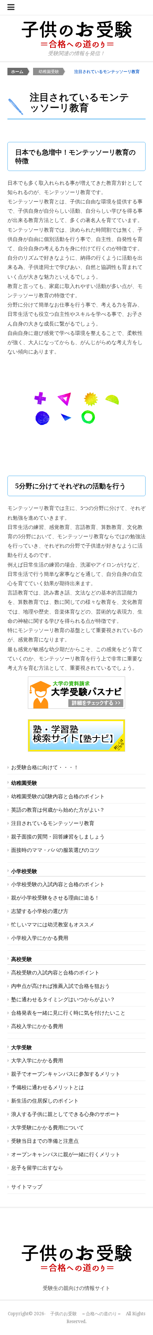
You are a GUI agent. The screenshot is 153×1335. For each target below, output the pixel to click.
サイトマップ (26, 1187)
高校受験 (21, 959)
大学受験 (21, 1047)
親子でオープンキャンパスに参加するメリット (65, 1074)
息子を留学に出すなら (37, 1168)
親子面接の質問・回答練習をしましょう (58, 837)
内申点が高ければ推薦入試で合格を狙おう (60, 986)
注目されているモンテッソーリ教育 (52, 823)
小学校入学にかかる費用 (39, 938)
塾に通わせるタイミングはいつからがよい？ (63, 999)
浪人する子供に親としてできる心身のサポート (65, 1114)
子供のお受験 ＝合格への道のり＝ (85, 1313)
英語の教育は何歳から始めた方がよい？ (58, 810)
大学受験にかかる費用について (47, 1128)
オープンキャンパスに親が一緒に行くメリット (65, 1154)
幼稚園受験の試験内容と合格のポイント (58, 796)
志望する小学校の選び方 (39, 911)
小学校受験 (24, 871)
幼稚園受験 (24, 783)
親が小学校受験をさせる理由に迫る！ (55, 898)
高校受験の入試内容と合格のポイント (55, 973)
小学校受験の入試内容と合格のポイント (58, 884)
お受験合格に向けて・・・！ (45, 767)
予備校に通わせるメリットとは (47, 1087)
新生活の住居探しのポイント (45, 1101)
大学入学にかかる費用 (37, 1060)
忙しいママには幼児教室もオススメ (52, 924)
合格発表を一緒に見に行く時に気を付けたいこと (68, 1013)
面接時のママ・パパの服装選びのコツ (55, 850)
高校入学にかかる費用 (37, 1026)
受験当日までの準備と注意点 (45, 1141)
